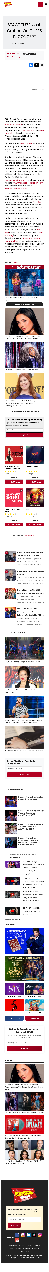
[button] (40, 4)
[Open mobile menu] (45, 4)
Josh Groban (27, 130)
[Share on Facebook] (31, 65)
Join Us (37, 1245)
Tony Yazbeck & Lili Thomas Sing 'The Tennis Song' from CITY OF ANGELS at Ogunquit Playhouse (33, 897)
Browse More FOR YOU (25, 411)
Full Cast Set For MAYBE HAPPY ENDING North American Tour (23, 1162)
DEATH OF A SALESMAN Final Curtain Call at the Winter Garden (32, 911)
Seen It (14, 478)
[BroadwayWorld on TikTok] (34, 1235)
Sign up (24, 1048)
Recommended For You (14, 790)
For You (15, 262)
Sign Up (14, 1225)
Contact (29, 1245)
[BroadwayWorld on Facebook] (17, 1235)
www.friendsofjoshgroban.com (28, 182)
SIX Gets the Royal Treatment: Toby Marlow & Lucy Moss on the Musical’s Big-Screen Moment (33, 867)
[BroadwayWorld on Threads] (39, 1235)
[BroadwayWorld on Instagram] (23, 1235)
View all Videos (11, 919)
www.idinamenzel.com (16, 188)
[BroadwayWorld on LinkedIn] (28, 1235)
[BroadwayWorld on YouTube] (17, 1240)
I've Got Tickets (14, 482)
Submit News (15, 1248)
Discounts (35, 1018)
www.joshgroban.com (15, 180)
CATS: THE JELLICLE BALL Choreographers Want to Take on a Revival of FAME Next (30, 612)
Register (27, 4)
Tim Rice (37, 202)
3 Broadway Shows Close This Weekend (24, 1112)
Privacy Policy (32, 1258)
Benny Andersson (13, 124)
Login (34, 4)
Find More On (22, 536)
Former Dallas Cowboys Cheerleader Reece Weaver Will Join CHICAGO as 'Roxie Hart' (24, 1087)
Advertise (13, 1245)
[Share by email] (42, 65)
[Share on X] (36, 65)
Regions (26, 1248)
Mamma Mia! (11, 241)
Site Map (35, 1248)
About (21, 1245)
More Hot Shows (14, 1018)
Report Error (24, 1251)
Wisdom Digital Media (33, 1255)
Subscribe (24, 775)
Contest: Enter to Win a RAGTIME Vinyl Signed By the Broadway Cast (23, 1136)
